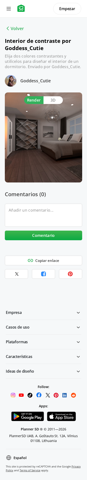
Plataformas (17, 341)
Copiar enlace (47, 260)
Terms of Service (30, 470)
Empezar (67, 8)
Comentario (43, 235)
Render (34, 100)
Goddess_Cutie (35, 81)
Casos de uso (17, 327)
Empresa (14, 312)
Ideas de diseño (20, 371)
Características (19, 356)
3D (53, 100)
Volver (17, 28)
